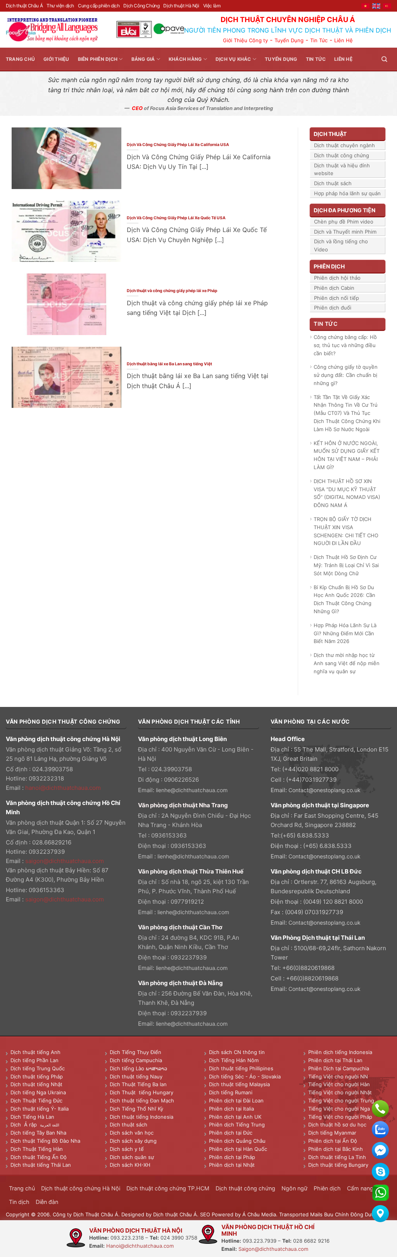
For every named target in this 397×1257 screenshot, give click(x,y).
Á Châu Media (259, 1214)
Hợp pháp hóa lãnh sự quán (347, 193)
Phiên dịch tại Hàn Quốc (238, 1149)
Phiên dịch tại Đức (230, 1133)
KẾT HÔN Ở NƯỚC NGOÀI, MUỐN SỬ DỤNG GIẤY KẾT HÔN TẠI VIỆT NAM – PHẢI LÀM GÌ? (347, 455)
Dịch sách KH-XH (130, 1165)
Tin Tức (319, 40)
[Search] (384, 59)
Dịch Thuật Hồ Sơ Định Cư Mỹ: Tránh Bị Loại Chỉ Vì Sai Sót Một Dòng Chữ (346, 565)
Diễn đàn (47, 1202)
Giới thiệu (56, 59)
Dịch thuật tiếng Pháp (36, 1076)
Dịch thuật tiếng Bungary (338, 1165)
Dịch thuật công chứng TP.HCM (167, 1188)
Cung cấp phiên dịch (98, 6)
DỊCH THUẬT (330, 134)
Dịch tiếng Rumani (230, 1092)
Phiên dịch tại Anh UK (235, 1117)
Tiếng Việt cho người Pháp (340, 1117)
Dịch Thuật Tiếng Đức (36, 1100)
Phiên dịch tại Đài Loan (236, 1100)
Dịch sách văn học (132, 1133)
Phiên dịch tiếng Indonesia (340, 1052)
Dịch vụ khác (233, 59)
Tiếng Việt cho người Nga (339, 1109)
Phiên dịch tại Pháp (232, 1157)
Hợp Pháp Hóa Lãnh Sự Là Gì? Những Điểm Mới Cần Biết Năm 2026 (345, 633)
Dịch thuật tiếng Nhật (36, 1084)
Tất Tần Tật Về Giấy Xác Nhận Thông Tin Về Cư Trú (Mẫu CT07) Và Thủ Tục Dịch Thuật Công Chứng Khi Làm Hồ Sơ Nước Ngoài (347, 413)
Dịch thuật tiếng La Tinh (337, 1157)
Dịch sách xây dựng (133, 1141)
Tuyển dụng (281, 59)
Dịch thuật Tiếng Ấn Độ (38, 1157)
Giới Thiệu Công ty (245, 40)
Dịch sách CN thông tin (237, 1052)
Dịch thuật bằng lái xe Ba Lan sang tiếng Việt (169, 363)
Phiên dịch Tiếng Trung (237, 1124)
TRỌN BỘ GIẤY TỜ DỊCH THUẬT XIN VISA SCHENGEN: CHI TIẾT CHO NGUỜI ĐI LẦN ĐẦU (346, 531)
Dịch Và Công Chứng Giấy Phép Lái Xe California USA (178, 144)
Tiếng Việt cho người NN (338, 1076)
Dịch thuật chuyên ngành (344, 145)
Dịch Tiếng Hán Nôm (234, 1060)
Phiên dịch (327, 1188)
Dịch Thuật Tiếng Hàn (36, 1149)
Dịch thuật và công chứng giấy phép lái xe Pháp (172, 290)
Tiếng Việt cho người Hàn (339, 1084)
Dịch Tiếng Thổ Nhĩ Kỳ (136, 1109)
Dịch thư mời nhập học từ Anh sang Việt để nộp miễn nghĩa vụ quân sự (347, 663)
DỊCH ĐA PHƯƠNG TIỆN (344, 210)
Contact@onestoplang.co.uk (324, 790)
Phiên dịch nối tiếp (336, 298)
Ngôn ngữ (294, 1188)
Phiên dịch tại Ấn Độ (332, 1141)
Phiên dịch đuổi (332, 307)
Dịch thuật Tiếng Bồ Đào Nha (45, 1141)
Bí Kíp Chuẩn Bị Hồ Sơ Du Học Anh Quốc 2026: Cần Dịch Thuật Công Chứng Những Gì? (344, 599)
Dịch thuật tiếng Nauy (136, 1076)
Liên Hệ (343, 40)
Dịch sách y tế (127, 1149)
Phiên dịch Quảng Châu (237, 1141)
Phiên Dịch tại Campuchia (338, 1068)
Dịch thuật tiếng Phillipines (241, 1068)
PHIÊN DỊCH (329, 266)
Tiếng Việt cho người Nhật (340, 1092)
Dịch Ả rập (25, 1124)
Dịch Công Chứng (141, 6)
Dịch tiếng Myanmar (332, 1133)
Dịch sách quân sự (132, 1157)
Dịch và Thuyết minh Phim (345, 232)
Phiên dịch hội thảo (337, 278)
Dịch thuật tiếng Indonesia (141, 1117)
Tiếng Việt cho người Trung (341, 1100)
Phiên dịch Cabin (334, 288)
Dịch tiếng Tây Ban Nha (38, 1133)
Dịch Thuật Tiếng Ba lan (138, 1084)
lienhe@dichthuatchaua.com (192, 790)
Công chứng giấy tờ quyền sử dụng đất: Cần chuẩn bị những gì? (346, 375)
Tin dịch (19, 1202)
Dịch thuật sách (333, 183)
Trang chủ (20, 59)
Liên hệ (343, 59)
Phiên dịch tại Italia (231, 1109)
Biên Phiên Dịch (98, 59)
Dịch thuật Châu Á (24, 6)
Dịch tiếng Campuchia (136, 1060)
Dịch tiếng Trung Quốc (37, 1068)
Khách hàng (185, 59)
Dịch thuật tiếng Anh (35, 1052)
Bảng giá (143, 59)
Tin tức (316, 59)
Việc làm (212, 6)
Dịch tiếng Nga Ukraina (38, 1092)
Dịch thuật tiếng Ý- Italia (39, 1109)
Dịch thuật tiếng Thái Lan (40, 1165)
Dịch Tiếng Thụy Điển (135, 1052)
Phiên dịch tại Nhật (232, 1165)
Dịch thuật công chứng (341, 155)
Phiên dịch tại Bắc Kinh (335, 1149)
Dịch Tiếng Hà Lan (32, 1117)
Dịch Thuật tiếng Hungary (141, 1092)
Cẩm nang (360, 1188)
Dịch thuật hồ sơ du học (337, 1124)
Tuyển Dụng (289, 40)
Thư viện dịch (60, 6)
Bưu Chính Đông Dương (352, 1214)
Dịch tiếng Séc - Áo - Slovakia (245, 1076)
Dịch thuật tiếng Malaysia (239, 1084)
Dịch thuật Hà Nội (181, 6)
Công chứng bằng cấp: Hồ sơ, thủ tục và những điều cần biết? (345, 345)
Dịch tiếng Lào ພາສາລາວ (138, 1068)
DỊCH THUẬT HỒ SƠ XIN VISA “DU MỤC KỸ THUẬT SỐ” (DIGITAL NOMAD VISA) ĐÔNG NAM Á (347, 493)
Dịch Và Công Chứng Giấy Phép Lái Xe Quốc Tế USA (176, 217)
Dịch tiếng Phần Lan (34, 1060)
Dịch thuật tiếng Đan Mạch (142, 1100)
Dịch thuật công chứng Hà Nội (80, 1188)
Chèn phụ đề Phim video (343, 221)
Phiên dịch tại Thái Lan (335, 1060)
